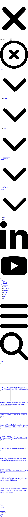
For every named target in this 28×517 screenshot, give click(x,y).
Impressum (2, 507)
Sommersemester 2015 (19, 387)
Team (3, 97)
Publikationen (4, 297)
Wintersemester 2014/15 (8, 387)
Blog (3, 218)
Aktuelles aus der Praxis (5, 186)
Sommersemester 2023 (19, 389)
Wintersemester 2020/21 (19, 388)
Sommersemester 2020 (13, 388)
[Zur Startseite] (2, 278)
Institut (2, 69)
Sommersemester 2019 (2, 388)
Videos (4, 217)
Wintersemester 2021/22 (3, 389)
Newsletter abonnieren (2, 511)
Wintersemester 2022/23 (14, 389)
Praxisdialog (2, 159)
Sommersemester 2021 (24, 388)
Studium (2, 99)
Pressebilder (4, 219)
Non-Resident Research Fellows (6, 157)
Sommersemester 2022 (8, 389)
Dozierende (4, 128)
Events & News (5, 98)
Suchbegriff (1, 39)
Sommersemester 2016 (25, 387)
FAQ (2, 505)
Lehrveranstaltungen (5, 127)
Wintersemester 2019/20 (8, 388)
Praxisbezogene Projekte (6, 187)
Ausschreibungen (5, 283)
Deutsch (2, 361)
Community (4, 188)
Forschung (2, 287)
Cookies (2, 514)
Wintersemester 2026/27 (3, 387)
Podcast (4, 216)
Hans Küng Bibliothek (5, 158)
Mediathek (2, 189)
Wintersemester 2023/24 (25, 389)
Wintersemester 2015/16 (14, 387)
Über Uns (4, 281)
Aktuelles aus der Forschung (6, 156)
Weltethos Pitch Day (5, 293)
